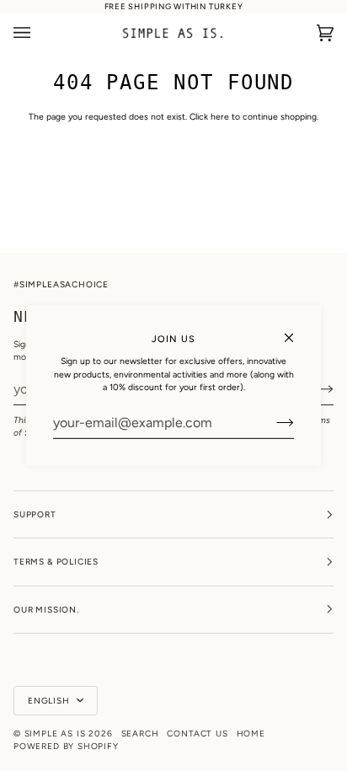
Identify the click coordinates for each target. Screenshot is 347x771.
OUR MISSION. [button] (46, 609)
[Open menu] (38, 32)
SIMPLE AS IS (55, 733)
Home (251, 733)
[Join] (271, 422)
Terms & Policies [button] (56, 561)
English (50, 700)
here (220, 116)
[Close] (296, 330)
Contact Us (197, 733)
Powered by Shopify (66, 746)
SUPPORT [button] (34, 514)
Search (140, 733)
